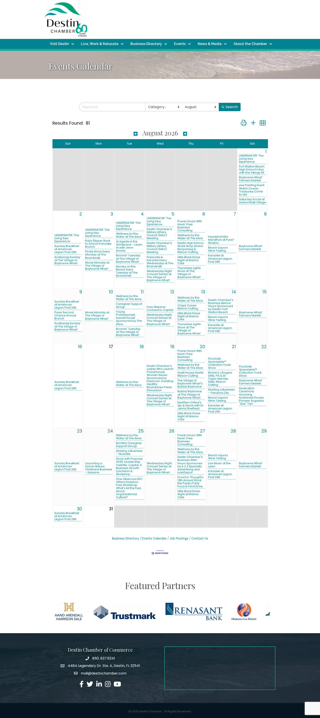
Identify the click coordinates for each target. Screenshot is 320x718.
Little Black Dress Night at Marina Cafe (188, 260)
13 (203, 292)
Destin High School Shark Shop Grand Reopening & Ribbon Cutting (190, 248)
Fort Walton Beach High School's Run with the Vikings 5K (251, 169)
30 (79, 509)
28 (233, 431)
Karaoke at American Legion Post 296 (220, 258)
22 (264, 347)
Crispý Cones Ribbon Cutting (187, 307)
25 (141, 431)
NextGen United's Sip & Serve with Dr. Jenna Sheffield (190, 405)
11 (142, 292)
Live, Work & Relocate (99, 44)
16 (80, 347)
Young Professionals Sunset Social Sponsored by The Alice (129, 318)
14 (234, 292)
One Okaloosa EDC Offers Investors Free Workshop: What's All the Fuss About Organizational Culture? (129, 488)
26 (171, 431)
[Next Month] (185, 133)
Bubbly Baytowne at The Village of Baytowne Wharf (189, 394)
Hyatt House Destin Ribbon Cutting (190, 374)
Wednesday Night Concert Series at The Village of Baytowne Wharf (159, 276)
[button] (244, 123)
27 (202, 431)
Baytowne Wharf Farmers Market (250, 179)
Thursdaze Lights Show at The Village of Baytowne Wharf (189, 273)
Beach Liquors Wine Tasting (218, 249)
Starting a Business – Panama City (221, 391)
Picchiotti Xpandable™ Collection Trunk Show (219, 363)
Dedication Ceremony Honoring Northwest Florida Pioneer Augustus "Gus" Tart (251, 396)
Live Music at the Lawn (219, 465)
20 (202, 347)
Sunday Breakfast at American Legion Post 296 (66, 249)
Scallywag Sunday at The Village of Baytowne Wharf (67, 260)
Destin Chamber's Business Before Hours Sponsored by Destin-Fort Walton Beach (220, 306)
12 (172, 292)
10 (111, 292)
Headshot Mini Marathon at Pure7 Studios (221, 239)
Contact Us (199, 538)
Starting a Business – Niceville (129, 452)
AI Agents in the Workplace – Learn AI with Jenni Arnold (129, 246)
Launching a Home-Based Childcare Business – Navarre (98, 468)
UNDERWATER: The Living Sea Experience (251, 158)
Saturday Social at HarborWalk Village (252, 201)
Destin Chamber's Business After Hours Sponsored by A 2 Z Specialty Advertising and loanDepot (190, 465)
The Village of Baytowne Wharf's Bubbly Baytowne (190, 383)
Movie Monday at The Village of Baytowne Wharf (97, 265)
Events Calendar (154, 538)
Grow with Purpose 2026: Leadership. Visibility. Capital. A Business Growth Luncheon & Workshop (129, 466)
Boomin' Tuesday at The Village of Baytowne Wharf (128, 258)
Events (180, 44)
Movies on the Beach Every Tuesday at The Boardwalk (127, 271)
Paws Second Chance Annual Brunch (65, 315)
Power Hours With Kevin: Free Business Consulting (189, 226)
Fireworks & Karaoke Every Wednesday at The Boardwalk (160, 262)
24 (110, 431)
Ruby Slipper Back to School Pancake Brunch (98, 243)
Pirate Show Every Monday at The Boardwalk (97, 254)
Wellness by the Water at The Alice (128, 235)
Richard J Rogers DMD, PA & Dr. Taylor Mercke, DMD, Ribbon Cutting (220, 378)
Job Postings (179, 538)
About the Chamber (250, 44)
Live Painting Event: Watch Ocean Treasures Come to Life (252, 190)
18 (142, 347)
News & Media (210, 44)
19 (172, 347)
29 (264, 431)
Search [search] (232, 106)
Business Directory (146, 44)
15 (264, 292)
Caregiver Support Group (129, 305)
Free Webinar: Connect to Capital (160, 309)
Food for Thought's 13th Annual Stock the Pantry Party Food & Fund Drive (190, 482)
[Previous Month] (135, 133)
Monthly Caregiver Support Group (129, 445)
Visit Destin (59, 44)
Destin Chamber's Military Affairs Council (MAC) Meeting (159, 234)
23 (79, 431)
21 (234, 347)
